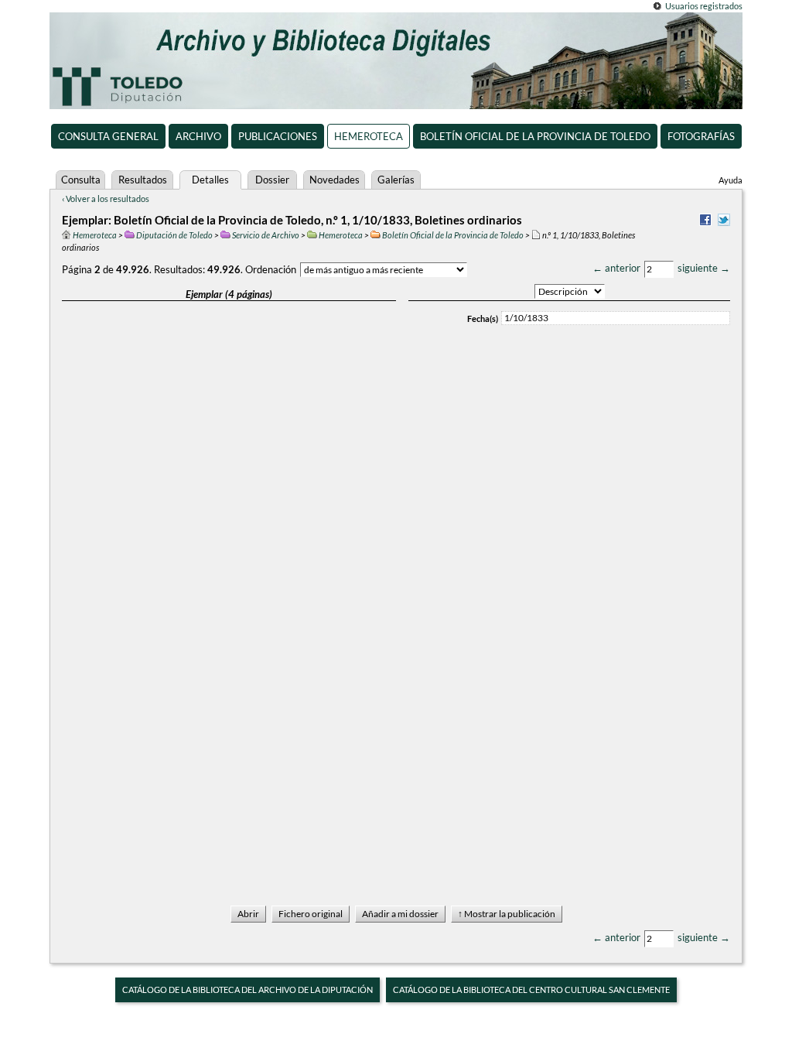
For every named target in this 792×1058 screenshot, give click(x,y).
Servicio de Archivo (265, 235)
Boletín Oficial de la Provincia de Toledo (535, 136)
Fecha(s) (482, 318)
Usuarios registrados (703, 6)
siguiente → (704, 268)
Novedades (334, 179)
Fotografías (701, 136)
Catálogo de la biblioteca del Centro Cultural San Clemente (531, 989)
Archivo (198, 136)
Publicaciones (277, 136)
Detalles (210, 179)
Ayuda (730, 180)
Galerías (396, 179)
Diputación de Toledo (174, 235)
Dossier (272, 179)
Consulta (81, 179)
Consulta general (108, 136)
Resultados (142, 179)
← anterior (616, 268)
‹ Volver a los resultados (105, 198)
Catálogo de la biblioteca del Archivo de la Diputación (247, 989)
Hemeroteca (368, 136)
